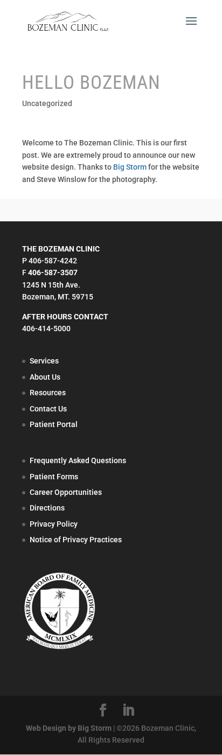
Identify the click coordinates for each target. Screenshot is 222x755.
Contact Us (48, 408)
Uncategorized (47, 103)
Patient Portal (54, 424)
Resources (48, 392)
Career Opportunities (66, 492)
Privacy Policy (54, 524)
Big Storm (130, 167)
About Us (45, 377)
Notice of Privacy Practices (76, 539)
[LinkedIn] (128, 710)
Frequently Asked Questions (78, 460)
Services (44, 360)
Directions (47, 508)
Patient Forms (54, 476)
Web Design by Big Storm (69, 728)
